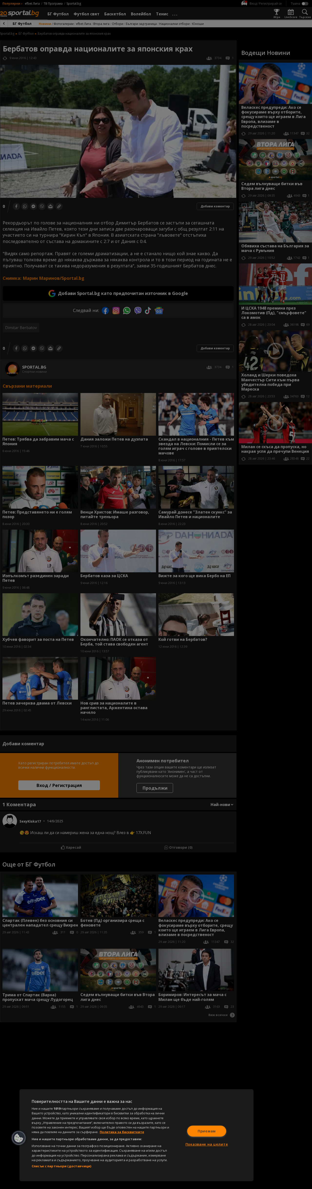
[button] (19, 1138)
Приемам (207, 1131)
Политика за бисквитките (122, 1132)
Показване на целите (206, 1144)
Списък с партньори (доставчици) (61, 1166)
